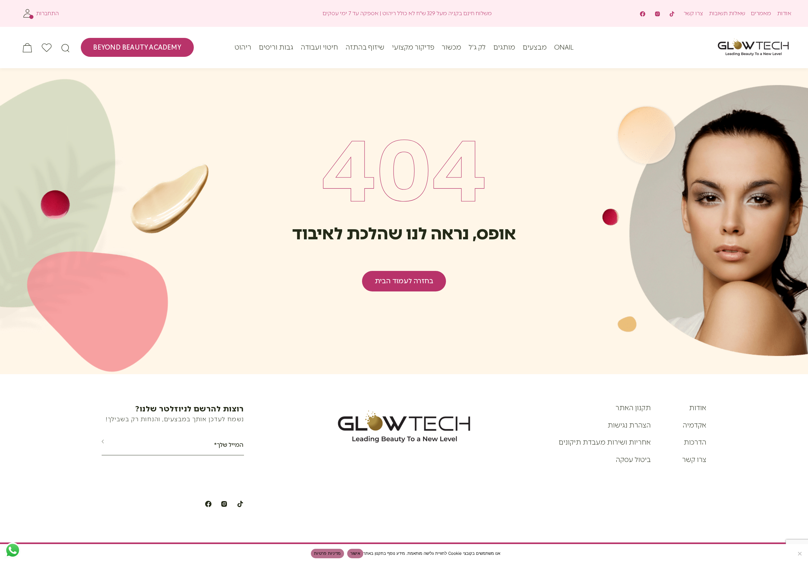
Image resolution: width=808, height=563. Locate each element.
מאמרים (761, 13)
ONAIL (563, 47)
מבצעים (535, 47)
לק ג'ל (477, 47)
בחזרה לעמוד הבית (404, 281)
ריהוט (243, 47)
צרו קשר (693, 13)
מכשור (451, 47)
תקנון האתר (633, 407)
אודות (784, 13)
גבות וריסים (276, 47)
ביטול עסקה (633, 459)
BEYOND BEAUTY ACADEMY (137, 47)
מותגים (504, 47)
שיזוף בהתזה (365, 47)
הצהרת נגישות (629, 425)
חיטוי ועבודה (319, 47)
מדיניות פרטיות (327, 553)
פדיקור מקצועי (413, 47)
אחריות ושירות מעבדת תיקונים (605, 442)
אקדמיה (694, 425)
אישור (355, 553)
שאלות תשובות (727, 13)
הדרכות (695, 442)
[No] (800, 553)
